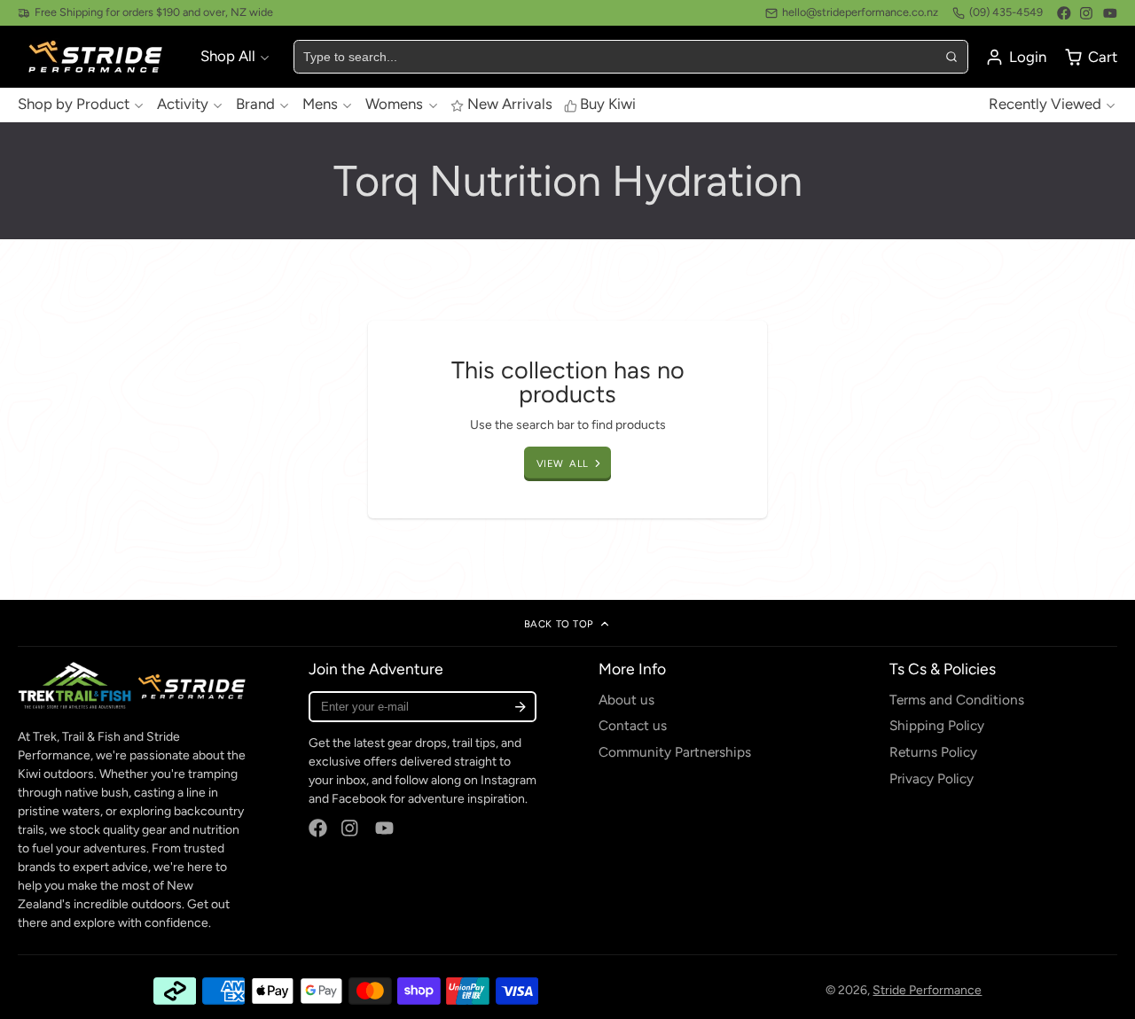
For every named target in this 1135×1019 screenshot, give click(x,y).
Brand (255, 104)
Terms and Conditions (956, 699)
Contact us (633, 725)
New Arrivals (509, 104)
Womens (394, 104)
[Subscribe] (520, 706)
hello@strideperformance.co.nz (860, 12)
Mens (320, 104)
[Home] (97, 57)
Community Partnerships (675, 751)
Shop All (227, 56)
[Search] (951, 57)
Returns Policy (933, 751)
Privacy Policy (931, 778)
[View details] (132, 685)
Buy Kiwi (608, 104)
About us (626, 699)
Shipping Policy (936, 725)
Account (1015, 57)
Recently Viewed (1045, 104)
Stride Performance (927, 990)
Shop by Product (73, 104)
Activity (182, 104)
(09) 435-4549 (1006, 12)
